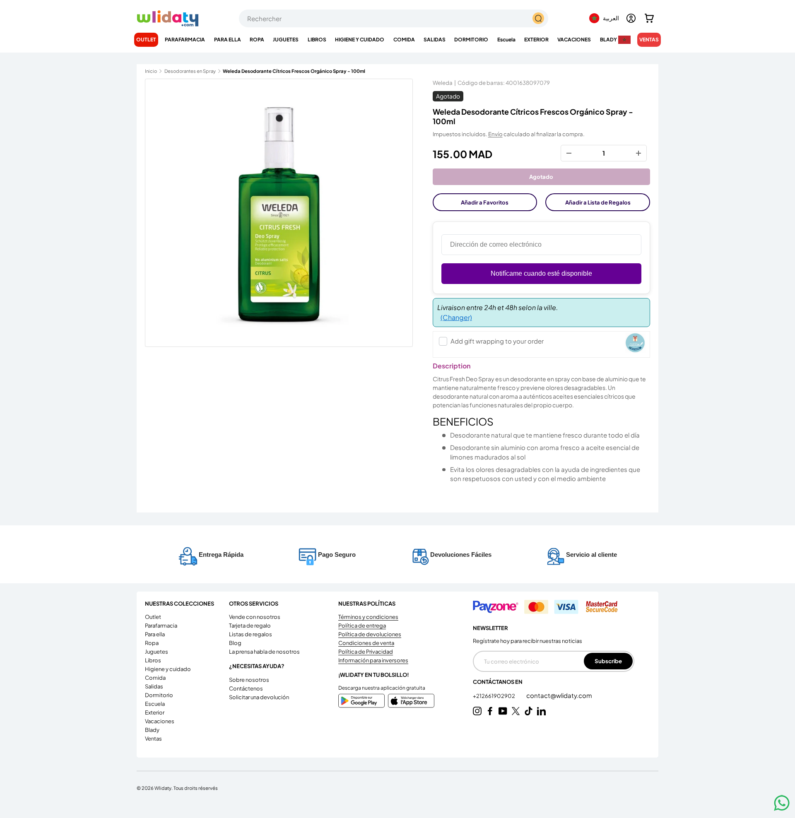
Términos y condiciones (368, 617)
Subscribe (608, 660)
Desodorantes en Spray (190, 71)
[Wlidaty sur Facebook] (490, 711)
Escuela (506, 39)
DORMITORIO (471, 39)
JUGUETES (286, 39)
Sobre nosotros (249, 679)
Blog (235, 643)
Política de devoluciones (369, 634)
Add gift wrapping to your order (497, 341)
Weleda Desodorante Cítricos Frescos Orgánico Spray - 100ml (269, 71)
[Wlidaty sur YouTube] (503, 711)
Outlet (146, 39)
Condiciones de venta (366, 643)
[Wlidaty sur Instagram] (477, 711)
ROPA (257, 39)
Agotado (541, 176)
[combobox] (393, 18)
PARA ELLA (227, 39)
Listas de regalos (250, 634)
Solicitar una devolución (259, 697)
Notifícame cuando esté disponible (541, 273)
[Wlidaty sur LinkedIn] (541, 711)
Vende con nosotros (254, 617)
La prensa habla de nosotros (264, 651)
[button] (649, 18)
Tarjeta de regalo (250, 625)
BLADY (608, 39)
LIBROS (317, 39)
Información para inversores (373, 660)
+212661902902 (494, 696)
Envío (495, 133)
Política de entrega (362, 625)
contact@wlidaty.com (559, 695)
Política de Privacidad (365, 651)
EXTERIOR (536, 39)
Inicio (151, 71)
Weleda (443, 82)
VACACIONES (574, 39)
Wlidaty (162, 788)
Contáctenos (246, 688)
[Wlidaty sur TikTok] (528, 711)
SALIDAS (435, 39)
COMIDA (404, 39)
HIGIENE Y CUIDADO (359, 39)
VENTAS (649, 39)
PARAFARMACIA (185, 39)
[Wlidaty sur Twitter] (515, 711)
